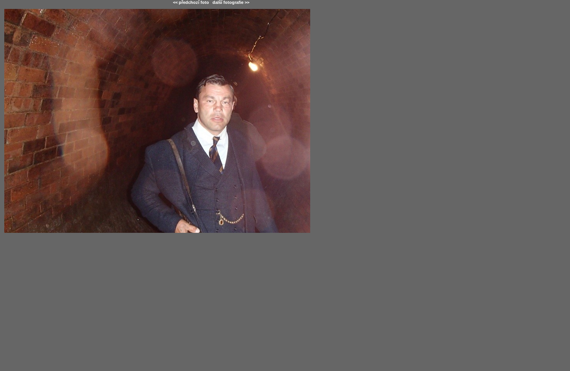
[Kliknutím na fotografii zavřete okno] (211, 164)
